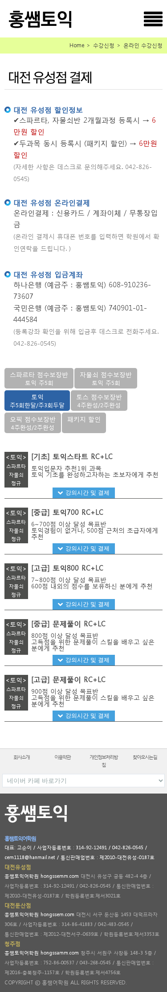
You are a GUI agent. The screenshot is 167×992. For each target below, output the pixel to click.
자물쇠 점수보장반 (106, 378)
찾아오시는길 (145, 757)
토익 (37, 401)
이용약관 (62, 757)
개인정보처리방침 (104, 761)
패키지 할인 (84, 419)
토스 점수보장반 (99, 401)
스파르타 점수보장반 (39, 378)
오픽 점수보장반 (33, 423)
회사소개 (21, 757)
